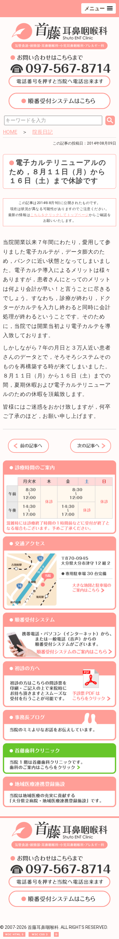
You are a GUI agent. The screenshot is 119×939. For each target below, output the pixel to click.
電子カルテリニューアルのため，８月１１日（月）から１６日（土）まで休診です (57, 172)
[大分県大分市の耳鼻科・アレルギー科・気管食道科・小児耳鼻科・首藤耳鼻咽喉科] (59, 47)
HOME (10, 132)
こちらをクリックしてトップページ (59, 215)
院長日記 (42, 132)
